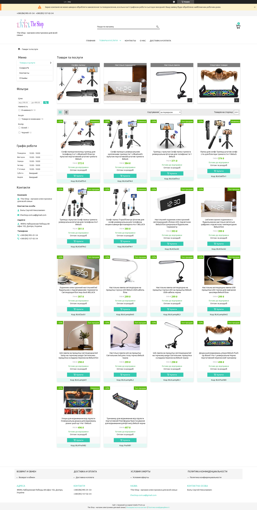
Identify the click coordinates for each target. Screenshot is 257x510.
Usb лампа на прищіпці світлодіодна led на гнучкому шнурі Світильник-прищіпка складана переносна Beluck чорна (172, 355)
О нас (143, 40)
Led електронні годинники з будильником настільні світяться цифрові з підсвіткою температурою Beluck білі (219, 223)
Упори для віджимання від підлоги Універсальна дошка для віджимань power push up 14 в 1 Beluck (78, 420)
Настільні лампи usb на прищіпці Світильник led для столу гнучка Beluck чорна (125, 355)
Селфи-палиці (78, 65)
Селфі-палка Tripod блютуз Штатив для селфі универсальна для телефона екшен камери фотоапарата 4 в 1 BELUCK (125, 222)
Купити (79, 176)
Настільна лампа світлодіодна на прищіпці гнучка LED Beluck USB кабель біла (125, 289)
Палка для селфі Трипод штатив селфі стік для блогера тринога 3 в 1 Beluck (218, 153)
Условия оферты (141, 477)
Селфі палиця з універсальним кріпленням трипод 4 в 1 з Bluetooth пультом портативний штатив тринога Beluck (125, 155)
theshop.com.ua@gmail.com (33, 215)
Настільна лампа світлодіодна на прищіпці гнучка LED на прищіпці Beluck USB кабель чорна (172, 289)
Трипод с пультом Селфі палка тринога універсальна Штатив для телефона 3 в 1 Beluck (172, 154)
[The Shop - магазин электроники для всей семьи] (30, 23)
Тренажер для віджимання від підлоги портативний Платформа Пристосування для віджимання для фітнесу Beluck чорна (125, 420)
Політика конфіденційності (158, 507)
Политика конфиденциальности (205, 477)
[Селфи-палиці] (78, 83)
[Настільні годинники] (125, 83)
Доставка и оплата (160, 40)
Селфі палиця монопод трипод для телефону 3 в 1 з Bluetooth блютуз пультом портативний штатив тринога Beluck (78, 155)
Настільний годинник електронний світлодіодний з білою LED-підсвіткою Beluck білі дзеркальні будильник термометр (172, 223)
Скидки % (24, 68)
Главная (90, 40)
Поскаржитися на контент (136, 507)
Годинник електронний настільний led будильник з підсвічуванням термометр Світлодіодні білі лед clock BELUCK (78, 289)
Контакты (130, 40)
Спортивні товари (218, 65)
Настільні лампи (172, 65)
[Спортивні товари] (218, 83)
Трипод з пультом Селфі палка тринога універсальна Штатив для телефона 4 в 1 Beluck (78, 222)
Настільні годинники (125, 65)
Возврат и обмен (27, 477)
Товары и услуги (108, 40)
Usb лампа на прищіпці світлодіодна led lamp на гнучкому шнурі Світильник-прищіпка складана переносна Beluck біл (78, 355)
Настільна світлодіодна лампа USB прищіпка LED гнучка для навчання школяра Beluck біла (219, 289)
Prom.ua (141, 505)
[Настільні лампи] (172, 83)
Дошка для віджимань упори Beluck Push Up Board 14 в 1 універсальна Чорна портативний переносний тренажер (218, 355)
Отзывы (23, 78)
